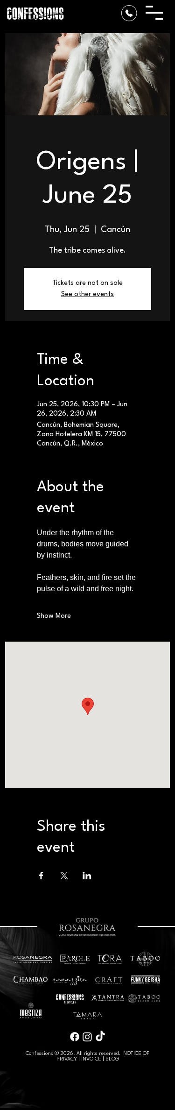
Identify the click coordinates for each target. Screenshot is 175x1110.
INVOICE (91, 1059)
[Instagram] (87, 1037)
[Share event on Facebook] (41, 875)
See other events (87, 294)
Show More (54, 616)
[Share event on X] (64, 875)
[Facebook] (75, 1037)
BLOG (112, 1059)
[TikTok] (100, 1037)
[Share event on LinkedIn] (87, 875)
